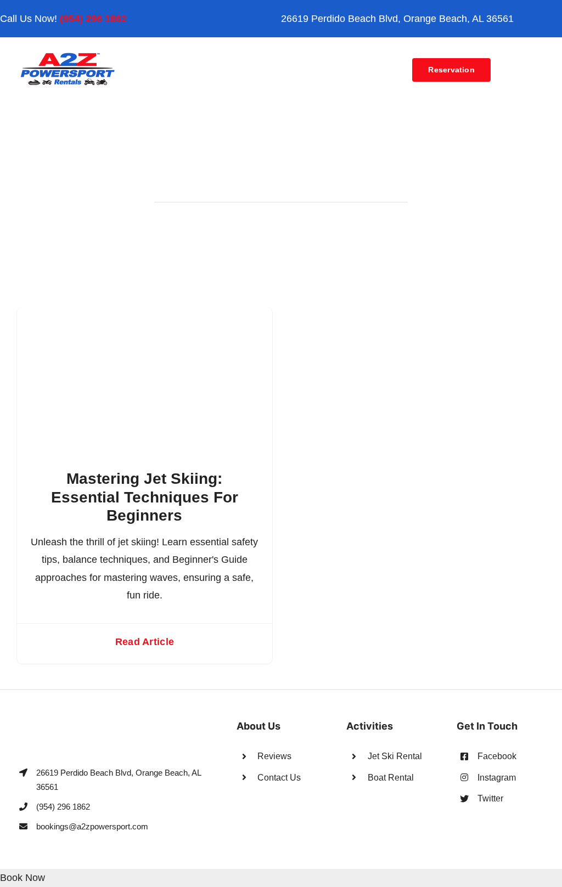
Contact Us (279, 777)
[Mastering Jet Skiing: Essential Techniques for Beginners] (144, 315)
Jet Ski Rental (395, 756)
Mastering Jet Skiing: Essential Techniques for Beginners (144, 497)
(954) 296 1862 (93, 18)
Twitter (490, 798)
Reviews (274, 756)
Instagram (496, 777)
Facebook (496, 756)
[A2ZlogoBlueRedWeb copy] (67, 55)
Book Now (22, 877)
